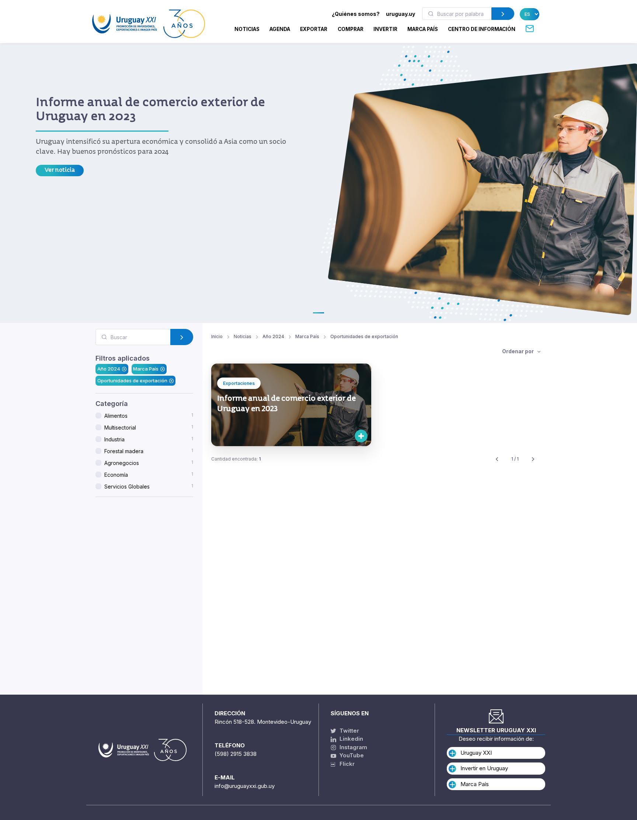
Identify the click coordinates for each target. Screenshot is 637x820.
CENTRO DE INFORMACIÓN (481, 29)
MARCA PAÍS (422, 29)
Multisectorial (148, 427)
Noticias (247, 29)
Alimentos (148, 415)
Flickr (345, 763)
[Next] (533, 459)
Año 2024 (108, 369)
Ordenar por (518, 351)
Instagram (352, 747)
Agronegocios (148, 462)
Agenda (279, 29)
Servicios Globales (148, 486)
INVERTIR (385, 29)
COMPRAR (350, 29)
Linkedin (350, 738)
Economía (148, 474)
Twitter (348, 730)
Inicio (217, 336)
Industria (148, 439)
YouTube (351, 755)
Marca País (146, 369)
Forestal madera (148, 451)
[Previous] (497, 459)
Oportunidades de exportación (132, 380)
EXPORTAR (313, 29)
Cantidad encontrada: (236, 459)
